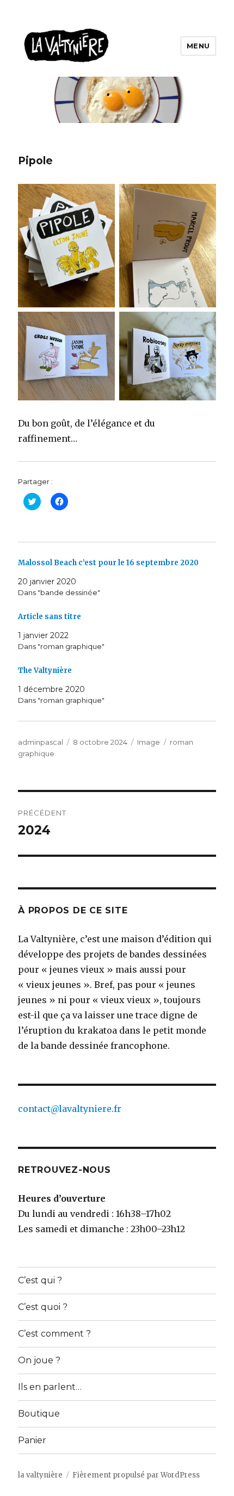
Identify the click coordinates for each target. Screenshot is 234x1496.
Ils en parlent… (50, 1387)
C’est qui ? (40, 1280)
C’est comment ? (54, 1333)
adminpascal (40, 742)
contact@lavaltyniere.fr (69, 1108)
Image (148, 742)
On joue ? (39, 1360)
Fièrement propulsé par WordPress (136, 1475)
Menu (198, 45)
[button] (67, 46)
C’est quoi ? (42, 1307)
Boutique (39, 1413)
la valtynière (40, 1475)
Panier (32, 1440)
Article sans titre (49, 616)
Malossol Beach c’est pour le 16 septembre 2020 (108, 562)
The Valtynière (45, 670)
